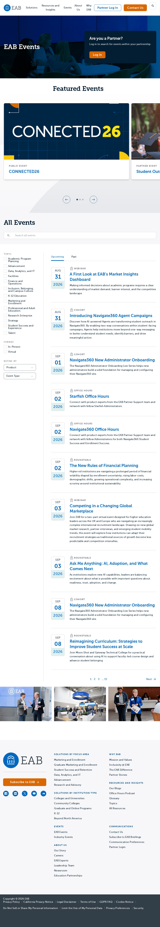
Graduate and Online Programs (72, 808)
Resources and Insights (50, 7)
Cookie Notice (124, 902)
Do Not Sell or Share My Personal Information (30, 908)
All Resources (117, 808)
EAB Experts (61, 860)
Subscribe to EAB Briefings (125, 837)
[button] (66, 199)
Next (149, 679)
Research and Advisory (67, 785)
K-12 (57, 813)
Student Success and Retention (73, 769)
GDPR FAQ (106, 902)
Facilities (13, 276)
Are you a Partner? (106, 38)
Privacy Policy (11, 902)
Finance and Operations (15, 282)
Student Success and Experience (20, 326)
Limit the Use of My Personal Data (82, 908)
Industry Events (63, 837)
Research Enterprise (20, 315)
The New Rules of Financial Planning (104, 465)
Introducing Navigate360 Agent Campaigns (111, 315)
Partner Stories (118, 774)
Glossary (114, 798)
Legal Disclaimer (66, 902)
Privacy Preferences (118, 908)
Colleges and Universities (69, 798)
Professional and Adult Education (21, 309)
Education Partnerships (68, 875)
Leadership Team (64, 865)
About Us (78, 7)
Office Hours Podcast (122, 793)
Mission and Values (120, 759)
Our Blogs (115, 788)
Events (68, 7)
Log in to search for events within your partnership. (120, 44)
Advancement (16, 266)
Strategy (13, 320)
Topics (113, 803)
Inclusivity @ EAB (119, 764)
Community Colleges (67, 803)
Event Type (13, 376)
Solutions (31, 7)
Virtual (12, 352)
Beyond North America (68, 818)
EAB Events (60, 832)
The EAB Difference (120, 769)
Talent (11, 333)
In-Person (14, 347)
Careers (58, 855)
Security (139, 908)
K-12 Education (17, 296)
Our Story (60, 850)
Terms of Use (88, 902)
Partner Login (117, 847)
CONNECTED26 (24, 171)
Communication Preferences (126, 842)
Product (11, 367)
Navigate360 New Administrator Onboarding (112, 360)
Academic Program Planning (19, 260)
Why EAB (89, 7)
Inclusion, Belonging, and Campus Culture (21, 289)
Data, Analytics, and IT (21, 271)
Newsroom (60, 870)
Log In (97, 54)
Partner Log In (107, 7)
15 (105, 679)
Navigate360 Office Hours (94, 429)
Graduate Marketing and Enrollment (75, 764)
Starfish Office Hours (89, 396)
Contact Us (135, 7)
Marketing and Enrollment (16, 302)
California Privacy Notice (38, 902)
